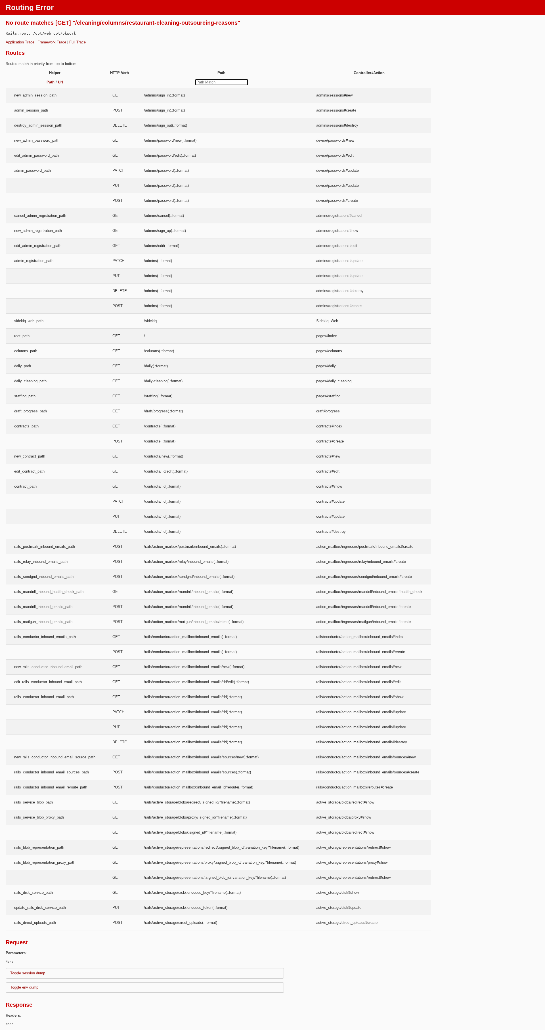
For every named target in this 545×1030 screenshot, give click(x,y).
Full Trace (77, 42)
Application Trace (20, 42)
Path (50, 82)
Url (60, 82)
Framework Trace (51, 42)
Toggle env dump (24, 987)
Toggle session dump (27, 973)
